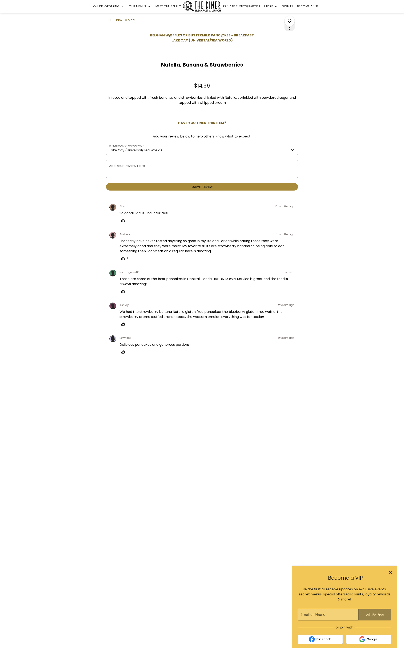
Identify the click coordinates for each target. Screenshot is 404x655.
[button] (109, 6)
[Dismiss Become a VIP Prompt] (390, 572)
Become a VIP (307, 6)
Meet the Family (168, 6)
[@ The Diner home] (202, 6)
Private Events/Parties (241, 6)
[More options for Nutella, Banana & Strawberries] (289, 21)
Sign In (287, 6)
